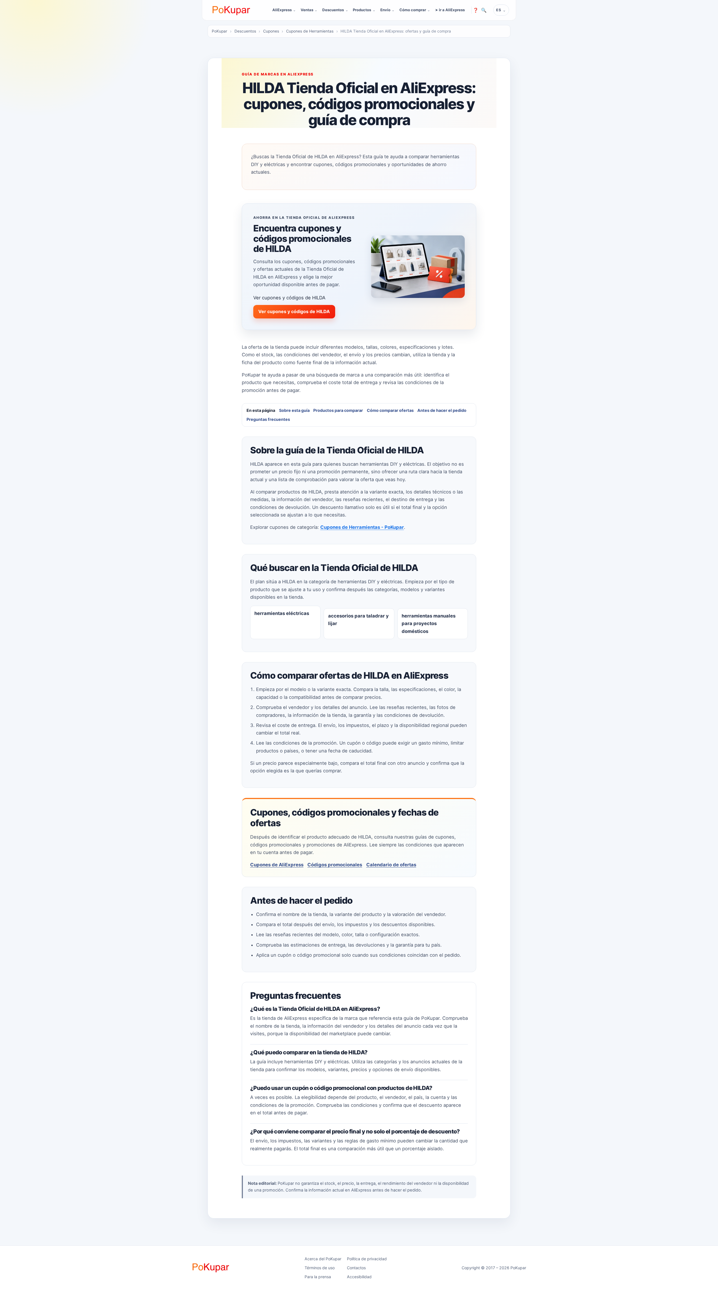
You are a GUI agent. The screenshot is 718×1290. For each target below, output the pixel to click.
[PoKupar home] (231, 10)
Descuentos (333, 10)
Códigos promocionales (334, 864)
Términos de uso (320, 1267)
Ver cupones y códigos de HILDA (294, 311)
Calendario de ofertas (391, 864)
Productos (362, 10)
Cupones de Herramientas (309, 31)
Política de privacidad (367, 1258)
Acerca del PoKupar (323, 1258)
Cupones (271, 31)
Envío (385, 10)
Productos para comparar (338, 410)
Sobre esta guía (294, 410)
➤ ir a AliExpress (450, 10)
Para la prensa (318, 1276)
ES (498, 10)
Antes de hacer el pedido (441, 410)
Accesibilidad (359, 1276)
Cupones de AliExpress (276, 864)
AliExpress (282, 10)
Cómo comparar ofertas (390, 410)
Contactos (356, 1267)
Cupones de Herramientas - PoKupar (362, 527)
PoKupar (219, 31)
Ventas (307, 10)
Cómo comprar (412, 10)
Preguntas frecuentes (268, 419)
